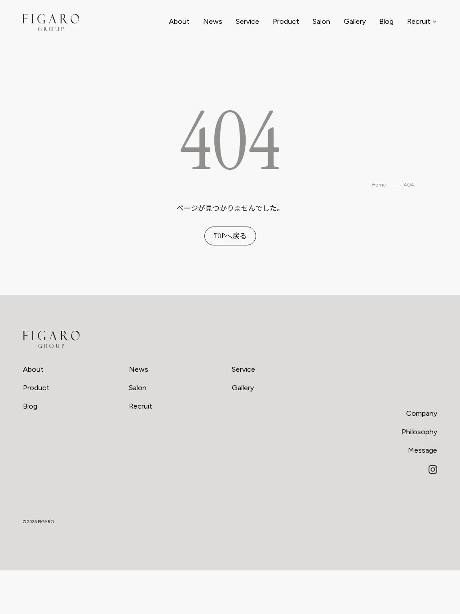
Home (379, 185)
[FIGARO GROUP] (51, 339)
